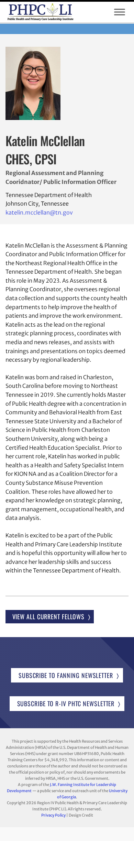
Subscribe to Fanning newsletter (66, 675)
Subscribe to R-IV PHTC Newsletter (66, 703)
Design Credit (81, 815)
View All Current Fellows (48, 616)
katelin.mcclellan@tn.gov (39, 212)
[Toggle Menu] (119, 12)
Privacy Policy (53, 815)
